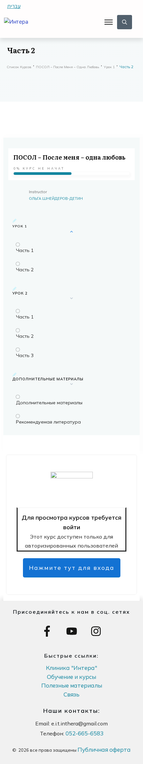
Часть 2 (25, 270)
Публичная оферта (104, 749)
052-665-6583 (84, 733)
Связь (71, 694)
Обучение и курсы (71, 676)
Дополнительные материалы (49, 403)
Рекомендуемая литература (48, 422)
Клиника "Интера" (71, 667)
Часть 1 (25, 250)
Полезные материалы (71, 685)
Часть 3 (25, 355)
